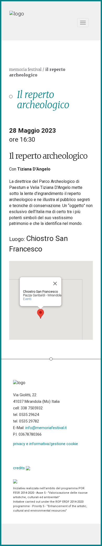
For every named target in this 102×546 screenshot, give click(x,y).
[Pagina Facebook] (17, 455)
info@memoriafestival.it (46, 427)
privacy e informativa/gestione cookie (45, 443)
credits (19, 468)
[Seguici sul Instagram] (57, 455)
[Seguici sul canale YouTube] (44, 455)
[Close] (55, 283)
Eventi (27, 299)
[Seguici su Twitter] (30, 455)
